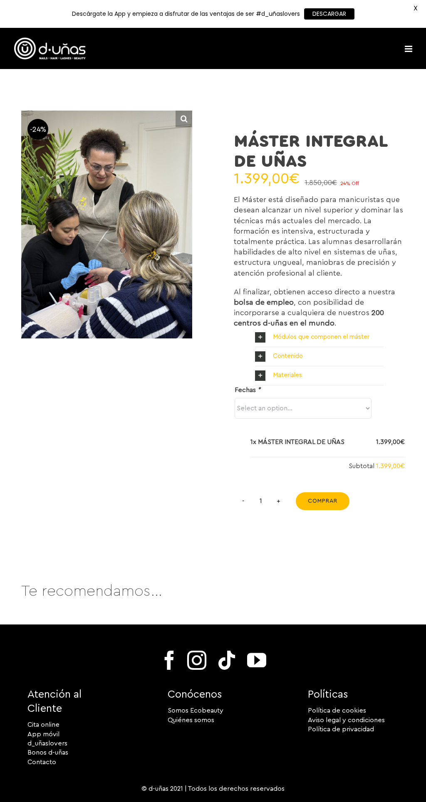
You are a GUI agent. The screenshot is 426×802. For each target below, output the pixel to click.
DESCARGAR (329, 14)
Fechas (247, 390)
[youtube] (256, 660)
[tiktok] (227, 660)
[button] (319, 337)
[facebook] (169, 660)
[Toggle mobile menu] (409, 48)
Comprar (322, 501)
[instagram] (196, 660)
